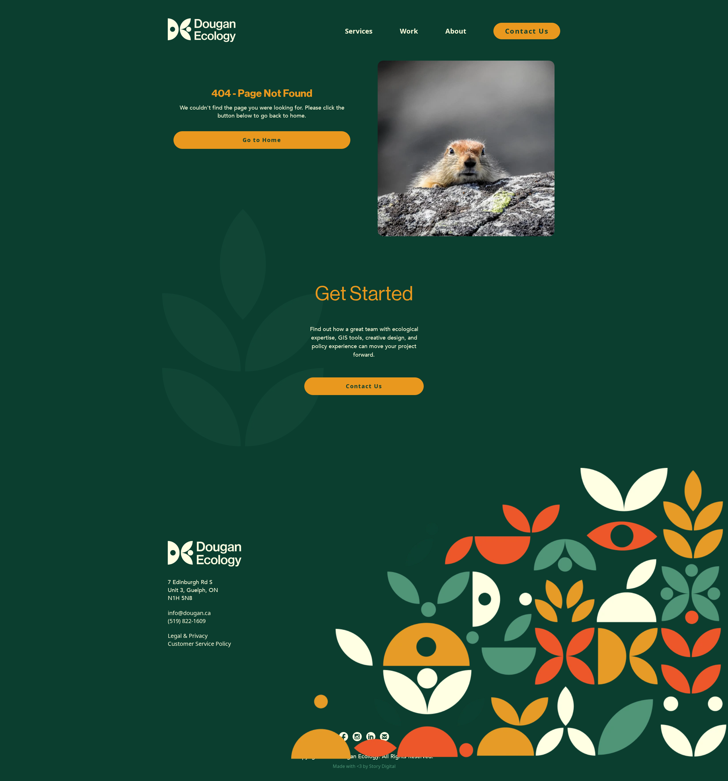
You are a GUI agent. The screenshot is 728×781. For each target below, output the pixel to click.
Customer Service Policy (199, 644)
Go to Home (262, 140)
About (455, 31)
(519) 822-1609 (187, 621)
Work (409, 31)
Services (359, 31)
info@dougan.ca (189, 613)
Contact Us (527, 31)
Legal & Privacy (188, 636)
